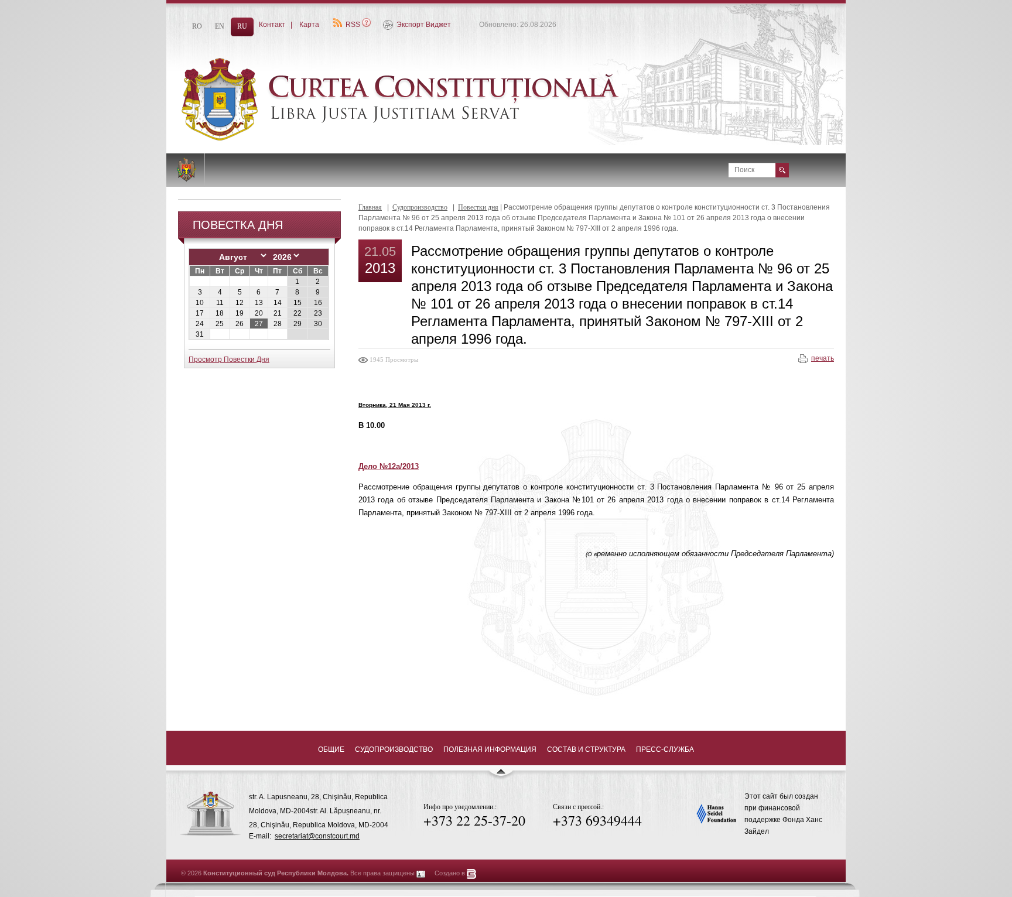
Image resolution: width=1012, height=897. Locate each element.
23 (318, 313)
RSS (353, 24)
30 (318, 324)
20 (259, 313)
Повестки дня (478, 207)
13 (259, 303)
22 (297, 313)
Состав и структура (586, 749)
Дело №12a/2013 (388, 466)
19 (239, 313)
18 (220, 313)
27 (259, 324)
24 (200, 324)
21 (277, 313)
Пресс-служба (665, 749)
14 (277, 303)
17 (200, 313)
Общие (331, 749)
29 (297, 324)
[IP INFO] (421, 873)
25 (220, 324)
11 (220, 303)
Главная (370, 207)
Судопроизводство (419, 207)
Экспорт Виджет (423, 24)
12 (239, 303)
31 (200, 334)
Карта (309, 24)
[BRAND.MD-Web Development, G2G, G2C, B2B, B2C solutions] (472, 873)
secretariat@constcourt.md (317, 836)
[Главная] (430, 138)
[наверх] (500, 776)
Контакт (272, 24)
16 (318, 303)
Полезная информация (489, 749)
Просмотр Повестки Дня (229, 359)
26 (239, 324)
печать (822, 358)
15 (297, 303)
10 (200, 303)
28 (277, 324)
